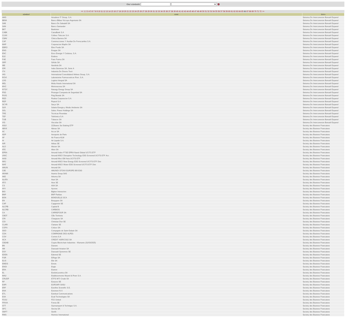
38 (172, 11)
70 (255, 11)
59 (227, 11)
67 (247, 11)
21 (128, 11)
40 (177, 11)
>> (263, 11)
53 (211, 11)
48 (198, 11)
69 (253, 11)
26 (141, 11)
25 (138, 11)
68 (250, 11)
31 (154, 11)
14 (110, 11)
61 (232, 11)
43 (185, 11)
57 (221, 11)
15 (112, 11)
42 (182, 11)
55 (216, 11)
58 (224, 11)
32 (156, 11)
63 (237, 11)
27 (143, 11)
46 (193, 11)
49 (201, 11)
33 (159, 11)
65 (242, 11)
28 (146, 11)
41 (180, 11)
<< (82, 11)
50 (203, 11)
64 (240, 11)
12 (104, 11)
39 (175, 11)
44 (188, 11)
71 (258, 11)
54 (214, 11)
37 (169, 11)
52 (208, 11)
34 (162, 11)
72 (261, 11)
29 (149, 11)
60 (229, 11)
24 (136, 11)
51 (206, 11)
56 (219, 11)
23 (133, 11)
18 (120, 11)
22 (130, 11)
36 (167, 11)
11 (102, 11)
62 (234, 11)
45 (190, 11)
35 (164, 11)
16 (115, 11)
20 (125, 11)
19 (123, 11)
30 (151, 11)
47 (195, 11)
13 (107, 11)
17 (117, 11)
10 (99, 11)
